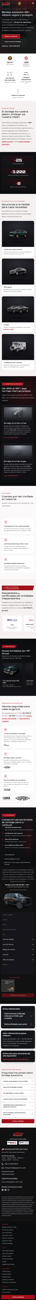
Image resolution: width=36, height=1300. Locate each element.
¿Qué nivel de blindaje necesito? (13, 1087)
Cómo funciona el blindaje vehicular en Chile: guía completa (14, 1016)
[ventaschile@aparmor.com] (3, 1168)
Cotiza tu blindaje (18, 1121)
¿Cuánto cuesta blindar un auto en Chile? (15, 1081)
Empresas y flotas (9, 329)
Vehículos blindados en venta (10, 1289)
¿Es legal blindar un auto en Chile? (13, 1093)
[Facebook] (3, 1190)
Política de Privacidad (15, 977)
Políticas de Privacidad (8, 1174)
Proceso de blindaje (7, 1259)
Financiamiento (6, 1292)
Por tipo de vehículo (7, 1230)
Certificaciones (6, 1271)
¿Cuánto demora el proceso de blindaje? (15, 1099)
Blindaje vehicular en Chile (9, 1227)
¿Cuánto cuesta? (6, 1256)
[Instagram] (8, 1190)
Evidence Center (6, 1274)
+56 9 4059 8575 (9, 854)
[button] (33, 3)
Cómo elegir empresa (8, 1250)
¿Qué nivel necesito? (7, 1253)
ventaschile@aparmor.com (12, 859)
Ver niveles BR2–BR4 (11, 437)
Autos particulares (7, 1232)
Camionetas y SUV (7, 1235)
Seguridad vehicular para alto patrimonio (16, 1059)
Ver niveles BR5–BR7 (10, 475)
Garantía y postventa (8, 1279)
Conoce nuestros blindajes (13, 41)
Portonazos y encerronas (9, 1282)
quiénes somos (7, 141)
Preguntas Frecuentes (8, 1171)
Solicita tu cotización (11, 36)
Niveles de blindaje (7, 1243)
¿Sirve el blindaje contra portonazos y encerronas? (14, 1113)
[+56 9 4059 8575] (3, 1164)
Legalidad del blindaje (8, 1264)
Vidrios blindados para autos (15, 1024)
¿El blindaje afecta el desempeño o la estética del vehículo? (14, 1106)
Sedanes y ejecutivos (8, 1238)
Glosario (4, 1261)
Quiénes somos (6, 1277)
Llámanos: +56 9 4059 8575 (11, 46)
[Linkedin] (5, 1190)
